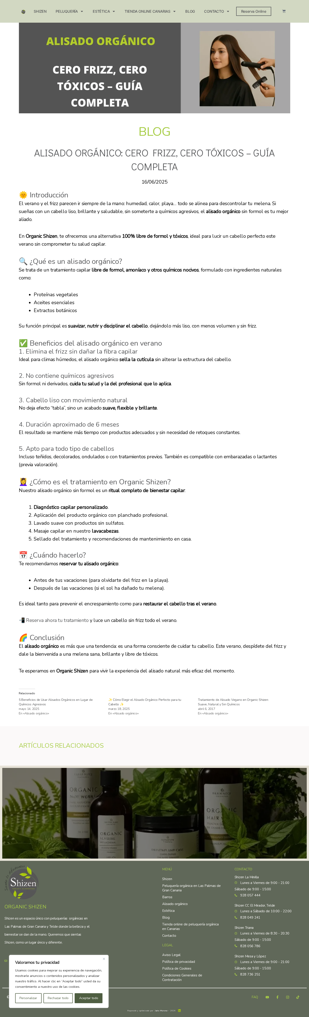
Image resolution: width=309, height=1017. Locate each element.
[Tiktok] (297, 997)
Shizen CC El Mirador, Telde (255, 905)
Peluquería (67, 11)
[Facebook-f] (277, 997)
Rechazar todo (58, 998)
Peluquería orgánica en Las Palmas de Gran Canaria (191, 888)
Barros (167, 897)
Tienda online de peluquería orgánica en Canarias (190, 926)
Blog (190, 11)
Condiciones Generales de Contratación (182, 977)
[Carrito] (284, 11)
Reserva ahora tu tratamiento (57, 620)
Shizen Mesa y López (250, 956)
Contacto (214, 11)
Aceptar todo (88, 998)
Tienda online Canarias (147, 11)
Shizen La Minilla (247, 877)
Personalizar (28, 998)
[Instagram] (287, 997)
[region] (59, 981)
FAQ (255, 997)
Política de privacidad (178, 961)
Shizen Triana (244, 927)
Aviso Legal (171, 955)
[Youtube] (267, 997)
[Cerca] (104, 958)
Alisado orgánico (175, 904)
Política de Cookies (176, 968)
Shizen (40, 11)
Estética (101, 11)
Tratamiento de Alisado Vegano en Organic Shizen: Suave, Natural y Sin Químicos (233, 702)
